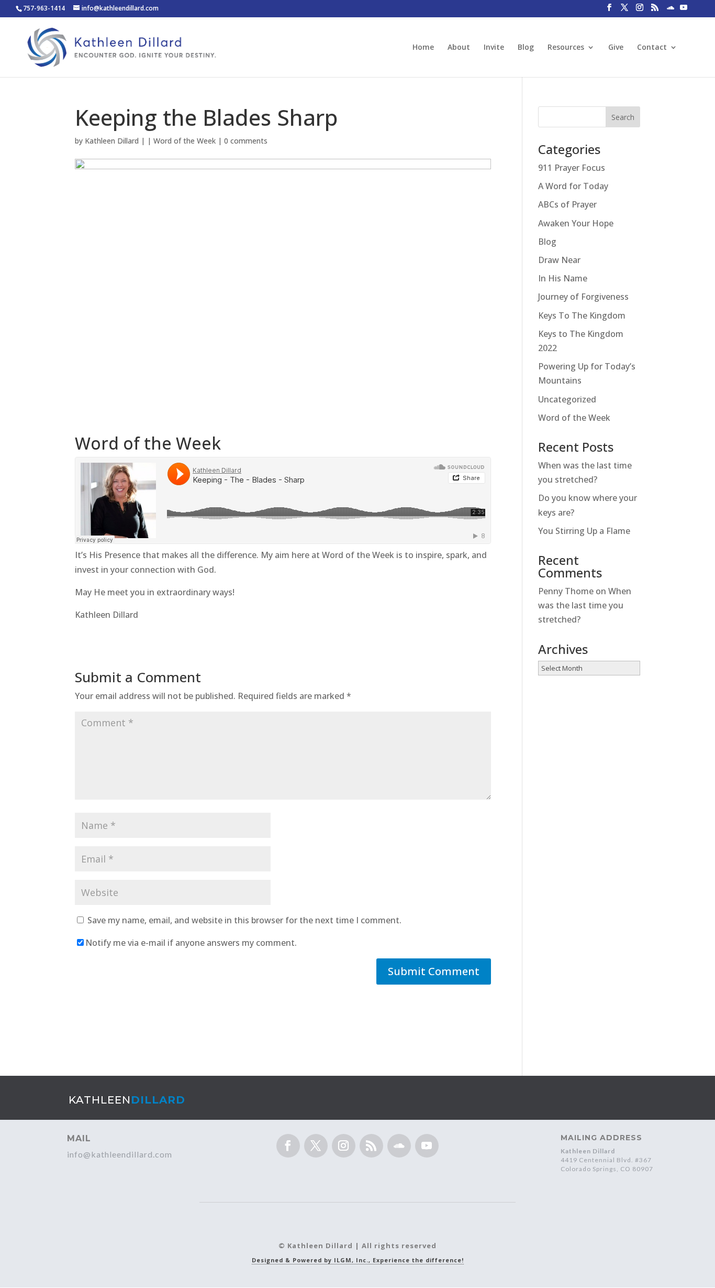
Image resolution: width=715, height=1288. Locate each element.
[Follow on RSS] (371, 1146)
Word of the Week (184, 141)
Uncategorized (567, 399)
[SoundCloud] (670, 10)
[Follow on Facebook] (288, 1146)
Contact (652, 47)
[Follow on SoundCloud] (399, 1146)
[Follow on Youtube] (427, 1146)
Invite (494, 47)
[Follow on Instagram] (343, 1146)
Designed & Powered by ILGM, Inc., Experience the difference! (358, 1260)
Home (423, 47)
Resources (566, 47)
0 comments (245, 141)
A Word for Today (573, 186)
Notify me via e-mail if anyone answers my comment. (191, 942)
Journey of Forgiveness (583, 296)
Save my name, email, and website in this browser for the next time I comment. (244, 920)
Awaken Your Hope (575, 223)
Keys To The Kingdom (581, 315)
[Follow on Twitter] (316, 1146)
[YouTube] (683, 10)
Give (615, 47)
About (459, 47)
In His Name (562, 278)
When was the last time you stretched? (584, 605)
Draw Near (559, 260)
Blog (526, 47)
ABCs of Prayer (567, 204)
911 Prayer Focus (571, 167)
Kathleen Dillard (112, 141)
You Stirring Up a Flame (584, 531)
